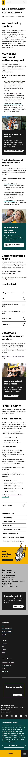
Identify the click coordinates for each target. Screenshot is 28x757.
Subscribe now (18, 606)
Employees (5, 671)
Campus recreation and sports (12, 192)
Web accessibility (6, 631)
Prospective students (8, 662)
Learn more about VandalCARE (13, 150)
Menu (10, 753)
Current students (6, 665)
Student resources (10, 16)
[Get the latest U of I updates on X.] (7, 716)
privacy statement (11, 741)
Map (3, 646)
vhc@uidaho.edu (10, 575)
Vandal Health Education (10, 533)
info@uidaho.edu (6, 712)
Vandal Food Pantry (9, 200)
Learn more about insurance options (13, 245)
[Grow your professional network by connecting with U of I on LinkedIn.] (16, 716)
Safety (4, 649)
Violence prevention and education (13, 537)
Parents (4, 668)
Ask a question (7, 559)
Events (4, 652)
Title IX (4, 634)
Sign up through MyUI (11, 395)
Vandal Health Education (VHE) (12, 93)
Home (3, 16)
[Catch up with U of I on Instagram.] (12, 716)
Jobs (3, 625)
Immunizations (7, 525)
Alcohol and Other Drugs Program (13, 541)
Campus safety (7, 517)
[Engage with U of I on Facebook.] (2, 716)
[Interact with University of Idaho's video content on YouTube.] (21, 716)
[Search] (24, 2)
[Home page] (3, 2)
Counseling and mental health (12, 529)
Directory (4, 643)
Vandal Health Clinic (9, 184)
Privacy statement (7, 628)
